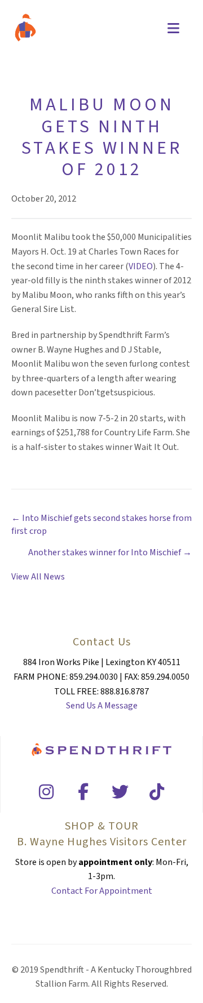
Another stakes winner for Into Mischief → (110, 552)
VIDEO (141, 266)
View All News (38, 576)
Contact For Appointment (101, 891)
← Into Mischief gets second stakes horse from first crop (101, 524)
